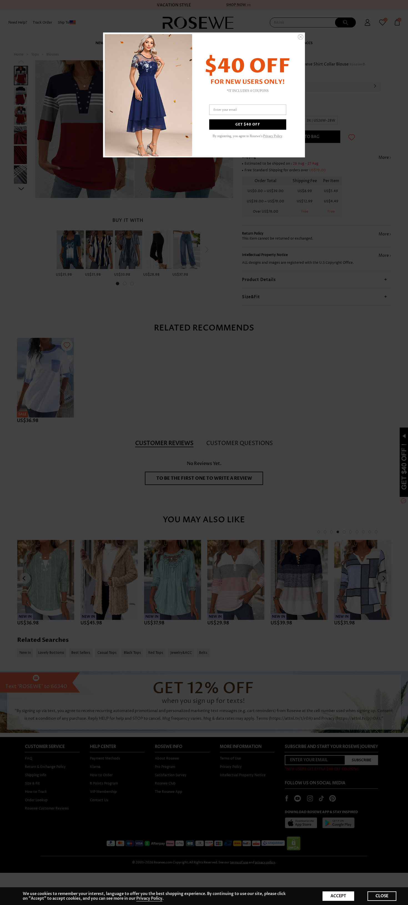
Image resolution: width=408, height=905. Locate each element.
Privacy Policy (149, 898)
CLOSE (382, 896)
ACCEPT (338, 896)
